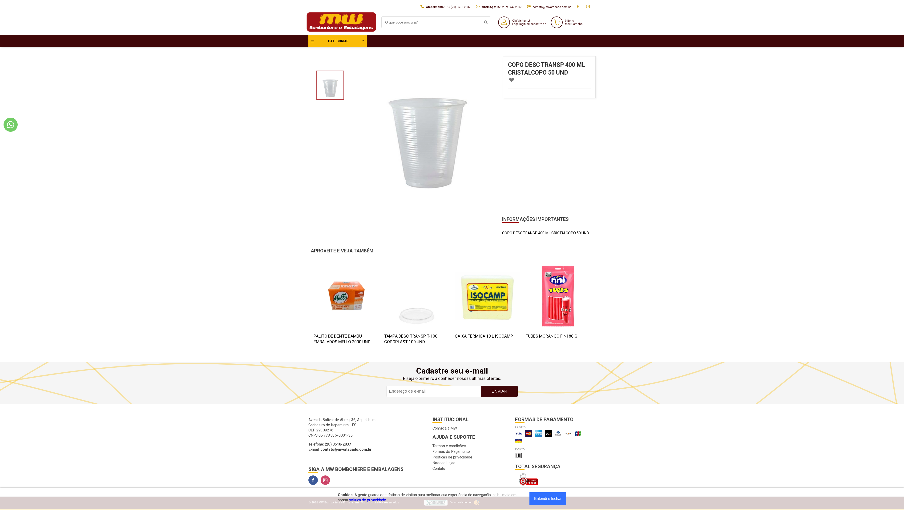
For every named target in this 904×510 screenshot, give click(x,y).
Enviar (499, 391)
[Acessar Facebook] (578, 7)
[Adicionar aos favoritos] (511, 80)
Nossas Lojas (443, 463)
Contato (438, 468)
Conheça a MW (444, 428)
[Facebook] (313, 480)
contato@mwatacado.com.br (552, 7)
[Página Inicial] (341, 31)
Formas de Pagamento (451, 451)
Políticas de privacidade (452, 457)
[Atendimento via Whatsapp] (11, 125)
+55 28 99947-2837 (509, 7)
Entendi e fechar (547, 499)
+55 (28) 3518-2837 (458, 7)
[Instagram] (325, 480)
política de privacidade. (368, 500)
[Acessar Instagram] (588, 7)
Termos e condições (449, 446)
